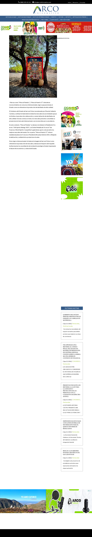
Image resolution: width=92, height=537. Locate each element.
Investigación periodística (30, 19)
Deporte (68, 17)
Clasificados (54, 19)
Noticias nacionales (24, 17)
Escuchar (82, 2)
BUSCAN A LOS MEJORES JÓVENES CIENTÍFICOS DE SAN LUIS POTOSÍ (71, 452)
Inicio (69, 2)
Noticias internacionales (41, 17)
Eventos (53, 17)
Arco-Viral (44, 19)
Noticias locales (11, 17)
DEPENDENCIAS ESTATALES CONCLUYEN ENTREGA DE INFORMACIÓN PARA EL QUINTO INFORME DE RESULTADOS (72, 424)
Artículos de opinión (79, 17)
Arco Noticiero (65, 19)
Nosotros (75, 2)
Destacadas (75, 323)
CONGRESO (76, 361)
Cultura (61, 17)
